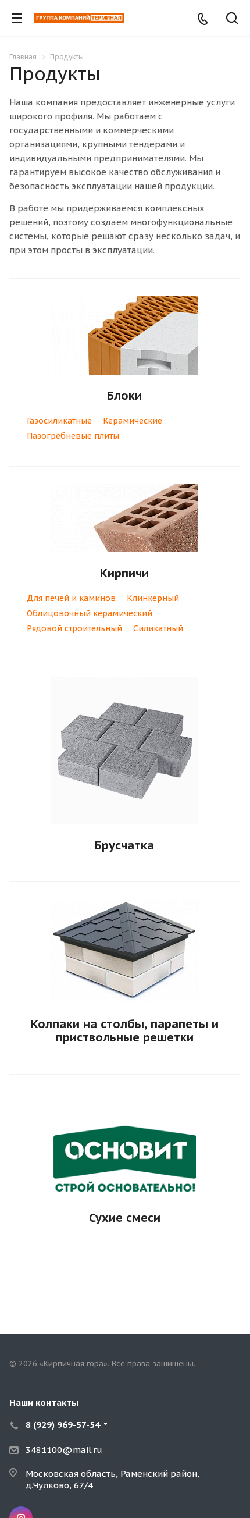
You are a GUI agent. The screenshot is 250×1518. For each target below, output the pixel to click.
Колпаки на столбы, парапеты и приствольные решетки (125, 1030)
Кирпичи (124, 573)
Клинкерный (153, 598)
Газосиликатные (59, 420)
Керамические (132, 420)
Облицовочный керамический (89, 613)
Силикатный (158, 628)
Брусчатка (124, 845)
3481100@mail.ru (64, 1449)
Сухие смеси (124, 1217)
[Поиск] (232, 19)
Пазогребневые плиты (73, 436)
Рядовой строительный (74, 628)
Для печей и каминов (71, 598)
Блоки (124, 395)
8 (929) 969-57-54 (63, 1424)
